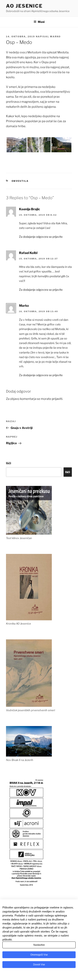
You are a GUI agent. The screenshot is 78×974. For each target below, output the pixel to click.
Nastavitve (39, 945)
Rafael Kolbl (28, 253)
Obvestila (20, 181)
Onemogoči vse (39, 954)
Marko (55, 36)
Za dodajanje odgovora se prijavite (41, 236)
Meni (41, 21)
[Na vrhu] (45, 144)
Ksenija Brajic (29, 209)
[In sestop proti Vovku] (61, 144)
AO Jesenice (24, 6)
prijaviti (57, 399)
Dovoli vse (39, 964)
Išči (8, 463)
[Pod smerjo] (17, 144)
